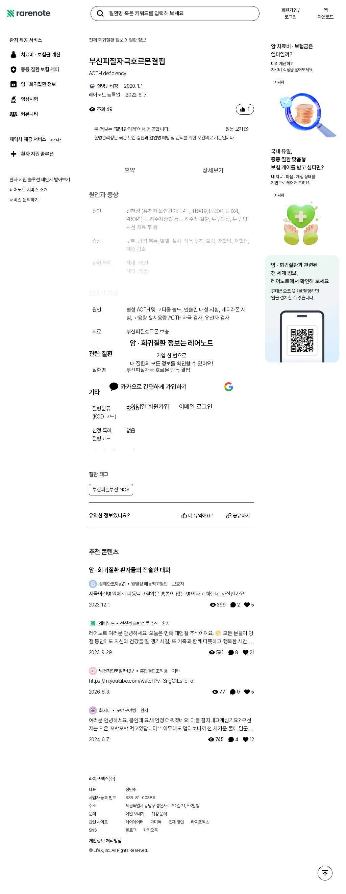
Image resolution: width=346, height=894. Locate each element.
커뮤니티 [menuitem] (29, 114)
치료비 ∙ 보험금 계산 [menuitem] (40, 55)
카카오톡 (150, 830)
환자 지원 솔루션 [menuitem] (37, 154)
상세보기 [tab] (213, 170)
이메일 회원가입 (149, 406)
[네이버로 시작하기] (205, 386)
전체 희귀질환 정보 (106, 40)
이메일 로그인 (196, 406)
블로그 (130, 830)
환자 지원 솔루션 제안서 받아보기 (39, 179)
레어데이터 (134, 821)
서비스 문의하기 (24, 199)
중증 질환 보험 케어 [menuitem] (40, 69)
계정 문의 (159, 813)
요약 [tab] (129, 170)
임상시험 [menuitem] (29, 99)
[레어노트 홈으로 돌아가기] (29, 13)
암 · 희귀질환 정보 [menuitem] (38, 84)
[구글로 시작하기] (228, 386)
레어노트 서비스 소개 (28, 189)
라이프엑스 (200, 821)
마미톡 (155, 821)
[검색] (100, 13)
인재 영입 (176, 821)
